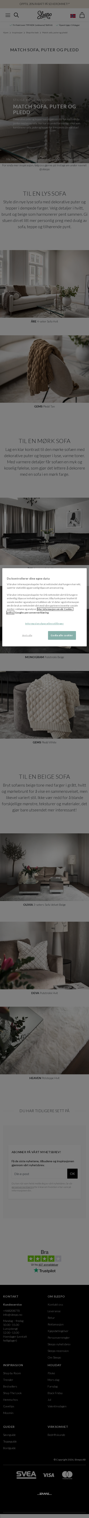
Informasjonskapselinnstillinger (44, 623)
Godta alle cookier (62, 635)
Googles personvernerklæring (32, 612)
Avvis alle (27, 635)
